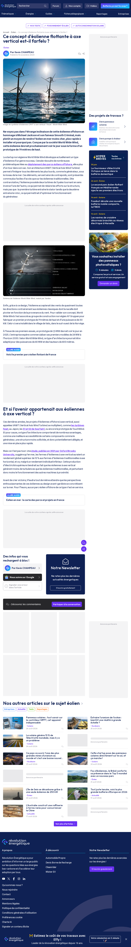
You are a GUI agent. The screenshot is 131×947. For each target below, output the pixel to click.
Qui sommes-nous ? (12, 885)
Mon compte (74, 6)
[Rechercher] (45, 6)
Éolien (13, 32)
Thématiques (7, 14)
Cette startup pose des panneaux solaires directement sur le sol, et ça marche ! (109, 756)
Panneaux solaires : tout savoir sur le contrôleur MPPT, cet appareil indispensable (44, 720)
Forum (56, 6)
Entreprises (123, 14)
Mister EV (51, 871)
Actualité (21, 709)
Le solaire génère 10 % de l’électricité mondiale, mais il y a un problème (43, 738)
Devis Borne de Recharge (59, 862)
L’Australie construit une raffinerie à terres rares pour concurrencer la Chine (44, 808)
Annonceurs (8, 899)
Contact (6, 894)
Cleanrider (51, 867)
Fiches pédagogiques (74, 14)
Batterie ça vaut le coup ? (115, 6)
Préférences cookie (12, 917)
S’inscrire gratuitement (102, 869)
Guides (49, 14)
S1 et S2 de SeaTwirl (34, 429)
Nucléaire (96, 726)
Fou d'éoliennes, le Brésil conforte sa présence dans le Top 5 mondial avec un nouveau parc (109, 773)
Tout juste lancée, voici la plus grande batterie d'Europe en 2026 (109, 790)
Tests (31, 709)
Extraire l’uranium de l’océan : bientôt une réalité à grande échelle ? (106, 720)
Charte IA (7, 922)
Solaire (30, 726)
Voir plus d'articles (64, 824)
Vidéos (93, 6)
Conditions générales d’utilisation (19, 912)
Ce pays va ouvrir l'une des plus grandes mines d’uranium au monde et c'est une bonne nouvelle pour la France (44, 756)
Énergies (30, 14)
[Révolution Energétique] (8, 6)
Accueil (6, 32)
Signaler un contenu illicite (15, 926)
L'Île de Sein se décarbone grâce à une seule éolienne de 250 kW (44, 790)
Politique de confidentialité (16, 908)
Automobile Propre (55, 858)
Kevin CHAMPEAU (24, 52)
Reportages (101, 14)
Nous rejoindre (9, 889)
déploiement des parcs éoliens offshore (50, 164)
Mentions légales (11, 903)
